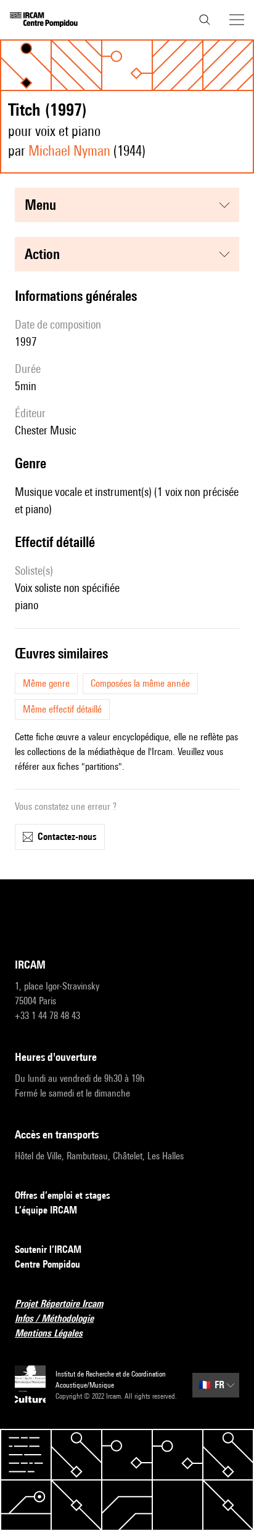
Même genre (46, 683)
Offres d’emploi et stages (62, 1195)
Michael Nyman (69, 150)
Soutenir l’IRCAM (48, 1249)
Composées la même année (140, 683)
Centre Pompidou (47, 1264)
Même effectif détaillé (62, 709)
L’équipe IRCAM (46, 1210)
